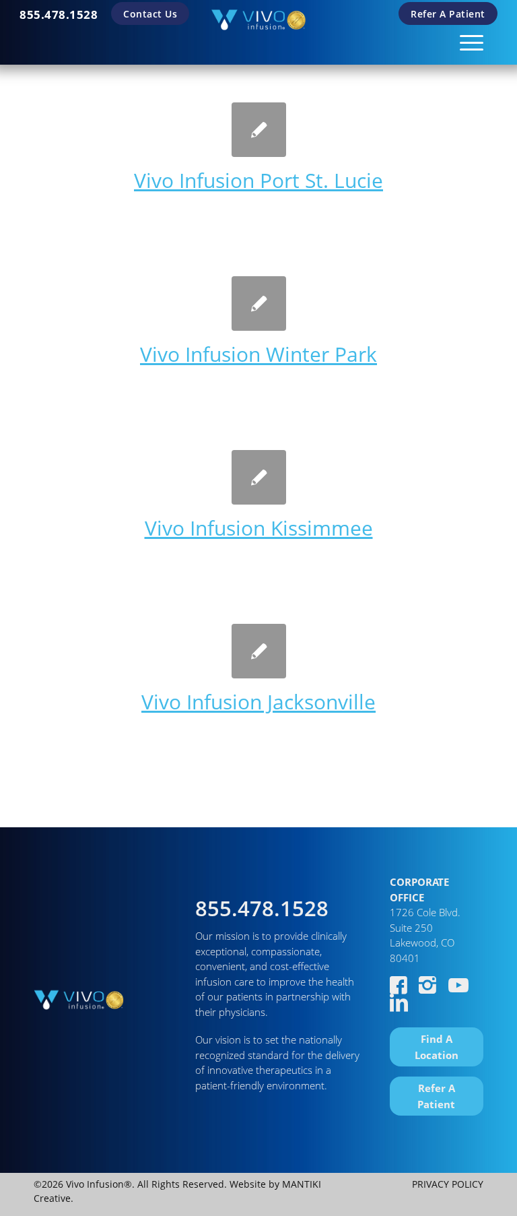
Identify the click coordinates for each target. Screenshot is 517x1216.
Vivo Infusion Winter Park (258, 354)
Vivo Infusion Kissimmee (259, 528)
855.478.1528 (59, 14)
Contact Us (150, 13)
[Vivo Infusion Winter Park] (259, 303)
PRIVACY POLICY (447, 1184)
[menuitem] (58, 14)
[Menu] (464, 40)
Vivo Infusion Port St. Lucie (258, 180)
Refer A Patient (448, 13)
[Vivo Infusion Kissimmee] (259, 477)
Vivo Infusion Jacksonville (258, 701)
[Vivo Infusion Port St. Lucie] (259, 129)
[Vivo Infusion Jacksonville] (259, 651)
